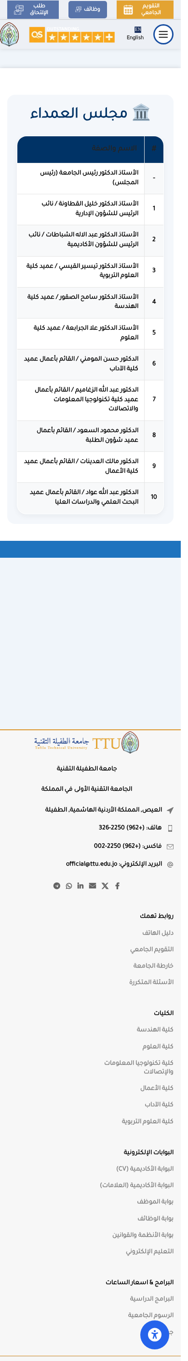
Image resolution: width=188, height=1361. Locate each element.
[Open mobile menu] (163, 34)
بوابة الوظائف (155, 1219)
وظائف (92, 10)
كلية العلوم (158, 1047)
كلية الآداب (159, 1105)
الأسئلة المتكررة (151, 983)
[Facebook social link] (117, 887)
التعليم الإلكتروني (150, 1252)
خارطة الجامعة (154, 966)
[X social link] (105, 887)
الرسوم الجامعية (151, 1316)
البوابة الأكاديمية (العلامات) (137, 1186)
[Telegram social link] (57, 887)
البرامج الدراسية (152, 1299)
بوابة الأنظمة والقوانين (143, 1235)
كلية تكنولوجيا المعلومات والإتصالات (139, 1068)
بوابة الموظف (155, 1202)
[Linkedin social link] (80, 887)
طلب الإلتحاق (39, 9)
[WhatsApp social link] (69, 887)
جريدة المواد (157, 1333)
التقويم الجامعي (151, 9)
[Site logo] (71, 34)
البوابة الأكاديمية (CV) (145, 1169)
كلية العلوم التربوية (148, 1122)
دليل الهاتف (158, 933)
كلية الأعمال (157, 1089)
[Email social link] (92, 887)
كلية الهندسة (155, 1030)
